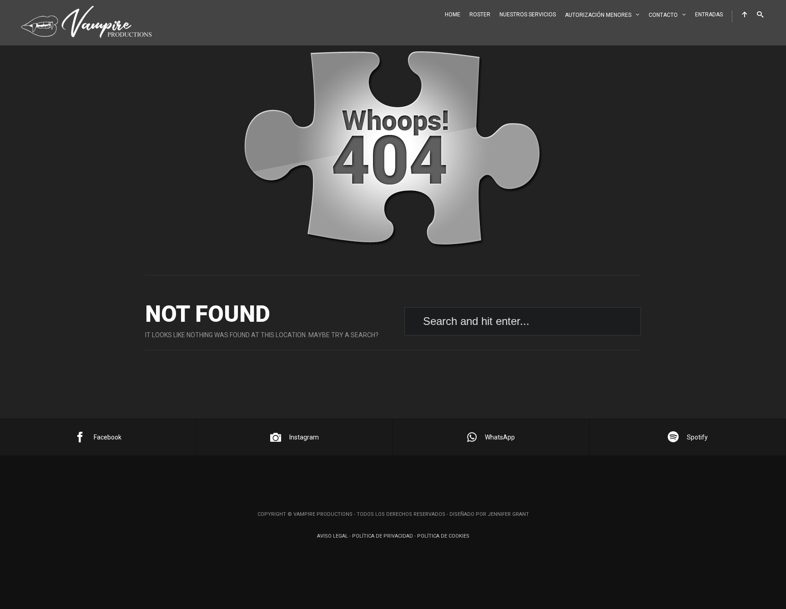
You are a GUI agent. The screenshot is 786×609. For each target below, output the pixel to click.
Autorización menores (598, 15)
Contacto (663, 15)
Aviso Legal (332, 536)
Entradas (709, 14)
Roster (479, 14)
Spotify (697, 437)
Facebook (107, 437)
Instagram (304, 437)
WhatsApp (500, 437)
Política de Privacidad (382, 536)
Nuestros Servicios (527, 14)
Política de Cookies (443, 536)
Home (452, 14)
